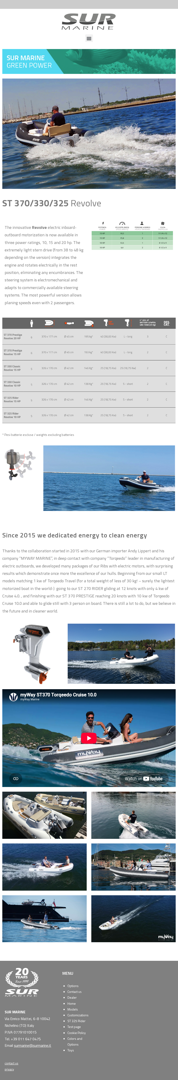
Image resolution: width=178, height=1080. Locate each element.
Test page (74, 1026)
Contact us (74, 991)
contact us (11, 1063)
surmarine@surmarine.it (32, 1045)
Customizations (78, 1015)
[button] (89, 38)
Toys (70, 1050)
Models (72, 1009)
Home (71, 1003)
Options (73, 985)
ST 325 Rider (76, 1020)
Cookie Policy (76, 1032)
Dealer (72, 997)
